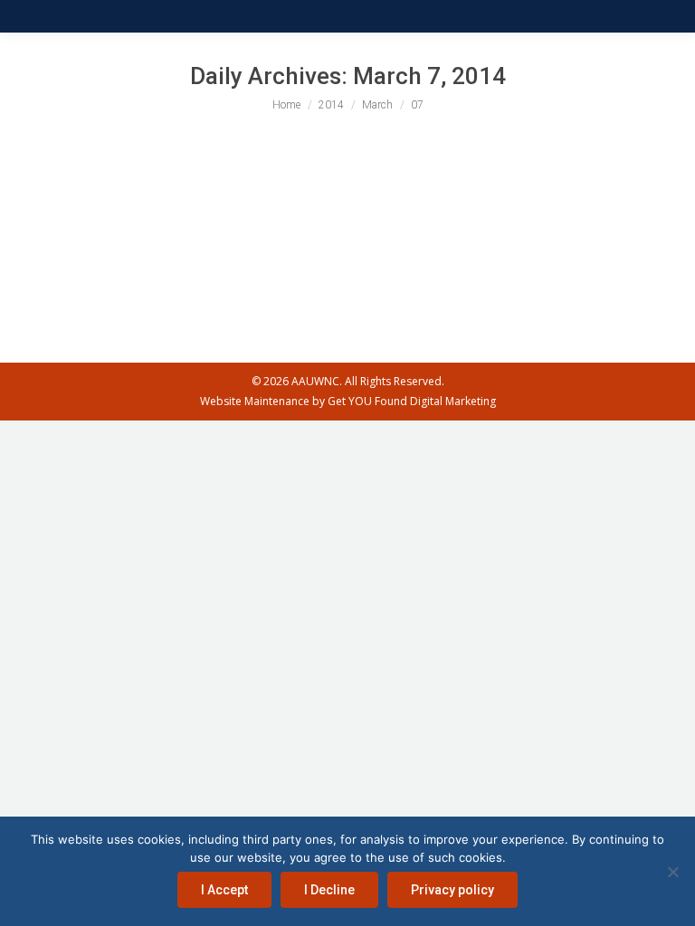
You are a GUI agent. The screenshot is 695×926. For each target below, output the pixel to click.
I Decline (329, 890)
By (182, 209)
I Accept (224, 890)
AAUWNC (315, 381)
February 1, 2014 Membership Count (187, 176)
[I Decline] (672, 872)
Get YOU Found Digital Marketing (412, 401)
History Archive (80, 209)
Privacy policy (452, 890)
